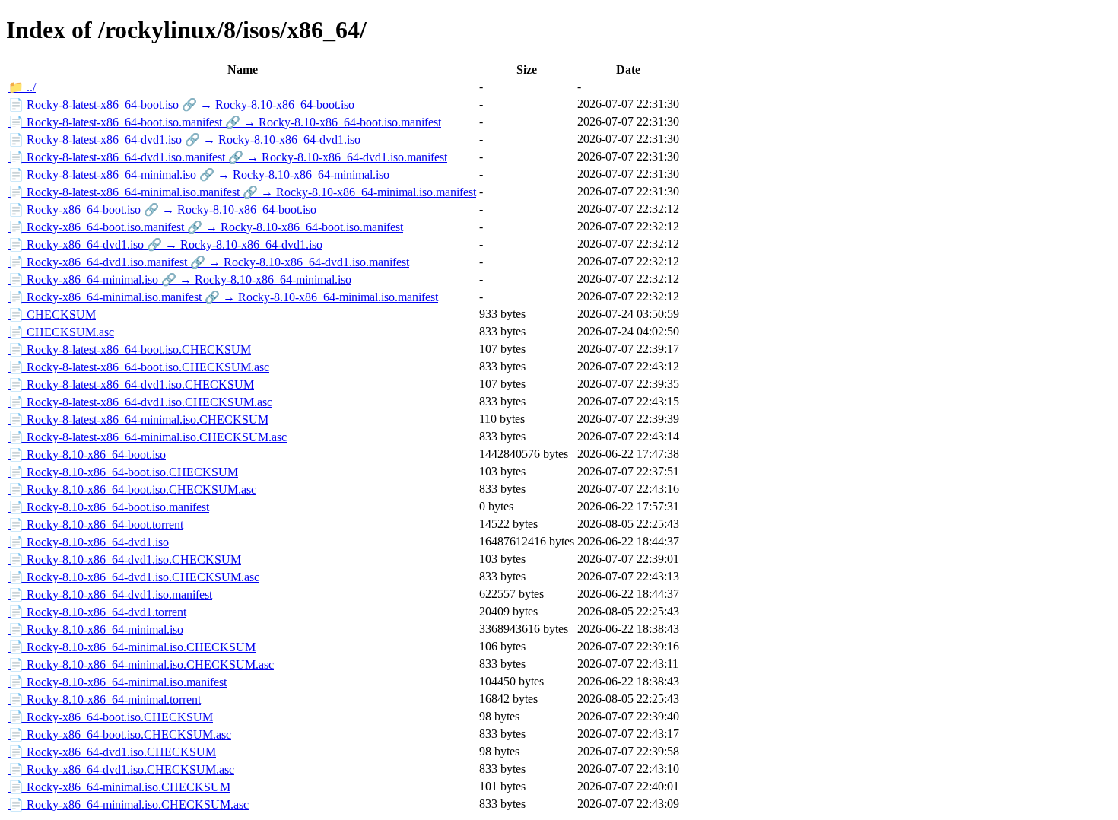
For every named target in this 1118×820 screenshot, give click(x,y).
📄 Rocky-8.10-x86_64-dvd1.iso (88, 542)
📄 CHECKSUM (52, 314)
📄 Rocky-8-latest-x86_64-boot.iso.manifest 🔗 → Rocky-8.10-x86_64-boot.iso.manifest (224, 122)
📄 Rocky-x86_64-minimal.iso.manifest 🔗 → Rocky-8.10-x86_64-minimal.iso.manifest (223, 297)
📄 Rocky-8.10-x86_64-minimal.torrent (104, 699)
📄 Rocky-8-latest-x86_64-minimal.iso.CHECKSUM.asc (147, 437)
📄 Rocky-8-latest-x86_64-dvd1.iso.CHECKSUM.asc (140, 402)
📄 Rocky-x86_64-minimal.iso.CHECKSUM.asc (128, 804)
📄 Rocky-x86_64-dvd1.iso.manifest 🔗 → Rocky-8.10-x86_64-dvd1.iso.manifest (208, 262)
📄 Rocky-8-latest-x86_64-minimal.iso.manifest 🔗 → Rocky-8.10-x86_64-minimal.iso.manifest (242, 192)
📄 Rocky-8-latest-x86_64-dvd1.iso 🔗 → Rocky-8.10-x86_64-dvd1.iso (184, 139)
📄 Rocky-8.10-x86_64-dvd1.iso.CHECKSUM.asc (133, 577)
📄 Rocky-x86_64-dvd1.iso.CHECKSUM (112, 751)
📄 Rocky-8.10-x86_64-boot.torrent (95, 524)
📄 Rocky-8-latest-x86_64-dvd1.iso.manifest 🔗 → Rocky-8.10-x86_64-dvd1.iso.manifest (227, 157)
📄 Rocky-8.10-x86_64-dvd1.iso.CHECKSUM (124, 559)
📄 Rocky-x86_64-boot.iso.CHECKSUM (110, 716)
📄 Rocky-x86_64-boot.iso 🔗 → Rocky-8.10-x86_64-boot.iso (162, 209)
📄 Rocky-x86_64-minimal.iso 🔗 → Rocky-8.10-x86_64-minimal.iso (179, 279)
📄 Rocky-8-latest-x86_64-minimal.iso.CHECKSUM (138, 419)
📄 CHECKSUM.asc (61, 332)
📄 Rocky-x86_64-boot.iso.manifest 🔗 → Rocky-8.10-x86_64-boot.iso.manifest (205, 227)
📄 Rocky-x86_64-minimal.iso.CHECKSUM (119, 786)
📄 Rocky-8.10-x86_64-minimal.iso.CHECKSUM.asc (141, 664)
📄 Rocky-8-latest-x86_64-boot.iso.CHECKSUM (129, 349)
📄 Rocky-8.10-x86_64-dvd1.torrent (97, 611)
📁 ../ (22, 87)
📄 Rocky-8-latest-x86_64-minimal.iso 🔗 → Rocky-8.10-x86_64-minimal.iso (198, 174)
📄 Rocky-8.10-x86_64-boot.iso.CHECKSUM (123, 472)
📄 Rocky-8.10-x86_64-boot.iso (87, 454)
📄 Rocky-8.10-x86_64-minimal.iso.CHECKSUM (132, 646)
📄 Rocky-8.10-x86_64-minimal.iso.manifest (117, 681)
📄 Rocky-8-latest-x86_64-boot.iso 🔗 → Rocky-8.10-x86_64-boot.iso (181, 104)
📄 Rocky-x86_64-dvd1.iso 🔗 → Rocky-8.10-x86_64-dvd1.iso (165, 244)
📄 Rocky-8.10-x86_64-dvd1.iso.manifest (110, 594)
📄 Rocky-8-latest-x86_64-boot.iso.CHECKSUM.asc (138, 367)
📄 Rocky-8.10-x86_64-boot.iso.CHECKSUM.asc (132, 489)
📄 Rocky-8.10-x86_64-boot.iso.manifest (108, 507)
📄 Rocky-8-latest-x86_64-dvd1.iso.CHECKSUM (131, 384)
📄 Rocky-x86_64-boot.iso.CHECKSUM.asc (119, 734)
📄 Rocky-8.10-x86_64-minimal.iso (95, 629)
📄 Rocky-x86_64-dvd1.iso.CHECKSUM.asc (121, 769)
